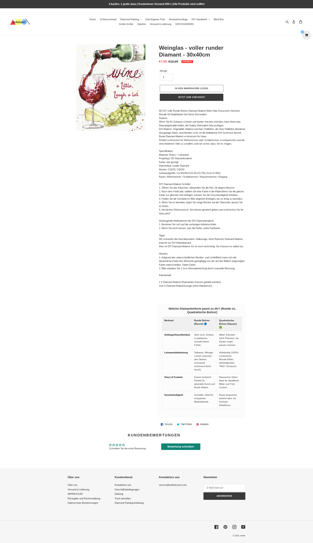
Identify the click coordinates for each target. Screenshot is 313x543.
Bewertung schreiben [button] (180, 446)
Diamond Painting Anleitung (129, 502)
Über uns (72, 485)
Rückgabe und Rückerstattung (84, 498)
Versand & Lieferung (78, 489)
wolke (242, 536)
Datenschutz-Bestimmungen (83, 502)
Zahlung (119, 493)
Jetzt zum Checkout (191, 97)
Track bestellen (123, 498)
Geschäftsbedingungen (127, 489)
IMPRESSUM (75, 493)
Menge (163, 70)
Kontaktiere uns (123, 485)
